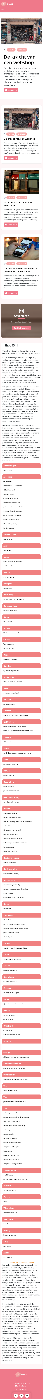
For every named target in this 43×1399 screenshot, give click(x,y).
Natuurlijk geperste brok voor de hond (15, 843)
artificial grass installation (11, 1159)
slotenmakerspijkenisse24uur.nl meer (15, 1079)
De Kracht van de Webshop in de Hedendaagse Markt (20, 270)
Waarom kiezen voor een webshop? (18, 204)
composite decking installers (12, 1164)
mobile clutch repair (9, 566)
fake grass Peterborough (11, 1121)
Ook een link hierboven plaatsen (21, 1262)
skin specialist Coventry (11, 874)
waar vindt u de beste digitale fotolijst (15, 715)
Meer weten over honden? (12, 830)
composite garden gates (11, 1147)
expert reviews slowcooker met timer (15, 948)
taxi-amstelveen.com (10, 1090)
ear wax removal (8, 786)
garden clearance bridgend (12, 1142)
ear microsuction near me (11, 802)
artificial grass (8, 1130)
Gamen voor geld (9, 775)
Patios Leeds (7, 1151)
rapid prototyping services (11, 503)
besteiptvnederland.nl (10, 764)
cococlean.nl (7, 1030)
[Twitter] (21, 1396)
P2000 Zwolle (7, 1257)
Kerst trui (6, 1224)
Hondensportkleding (10, 813)
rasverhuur (7, 909)
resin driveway (8, 893)
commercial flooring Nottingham (13, 897)
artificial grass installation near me (14, 1113)
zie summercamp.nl (9, 1190)
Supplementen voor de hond (12, 838)
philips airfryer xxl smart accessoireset (16, 1057)
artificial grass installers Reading (14, 1125)
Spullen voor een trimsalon (12, 817)
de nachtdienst (8, 1019)
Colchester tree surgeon (11, 1155)
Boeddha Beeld (8, 494)
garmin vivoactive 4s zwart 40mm (14, 924)
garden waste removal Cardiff (13, 507)
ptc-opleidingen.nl (9, 704)
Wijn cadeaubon (8, 644)
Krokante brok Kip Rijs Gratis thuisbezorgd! (17, 822)
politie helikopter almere (11, 932)
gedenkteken (7, 481)
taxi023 (5, 1201)
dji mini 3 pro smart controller (13, 1004)
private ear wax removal (11, 791)
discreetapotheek (9, 937)
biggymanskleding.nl (10, 970)
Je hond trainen (8, 826)
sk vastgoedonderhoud (11, 693)
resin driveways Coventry (11, 885)
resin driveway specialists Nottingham (15, 889)
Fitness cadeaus (8, 648)
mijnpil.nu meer (8, 539)
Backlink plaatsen (21, 328)
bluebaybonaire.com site (11, 633)
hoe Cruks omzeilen (10, 659)
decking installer (8, 1134)
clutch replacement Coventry (12, 561)
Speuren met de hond (10, 834)
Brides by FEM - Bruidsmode (12, 486)
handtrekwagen (8, 528)
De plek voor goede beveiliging (13, 599)
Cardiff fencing (8, 1175)
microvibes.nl (7, 588)
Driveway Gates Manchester (12, 511)
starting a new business (11, 519)
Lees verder (12, 90)
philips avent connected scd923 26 (14, 1102)
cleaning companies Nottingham (14, 1068)
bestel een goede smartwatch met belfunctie (18, 731)
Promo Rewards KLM (10, 1213)
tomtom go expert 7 (9, 1015)
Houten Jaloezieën (9, 862)
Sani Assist (7, 1246)
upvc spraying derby (10, 610)
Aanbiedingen (8, 470)
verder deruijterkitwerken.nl (12, 959)
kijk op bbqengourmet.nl (11, 671)
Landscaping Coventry (10, 1138)
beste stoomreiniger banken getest (14, 726)
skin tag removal (8, 577)
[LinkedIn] (27, 1396)
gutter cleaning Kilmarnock (12, 515)
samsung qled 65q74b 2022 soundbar (16, 928)
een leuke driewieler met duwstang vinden (17, 753)
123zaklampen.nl (9, 490)
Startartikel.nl (7, 920)
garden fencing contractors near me (15, 1179)
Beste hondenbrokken (10, 851)
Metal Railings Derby (10, 524)
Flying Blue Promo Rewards (12, 682)
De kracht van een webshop (20, 59)
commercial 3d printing (10, 498)
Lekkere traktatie (9, 847)
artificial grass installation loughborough (16, 1117)
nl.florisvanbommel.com (11, 742)
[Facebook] (16, 1396)
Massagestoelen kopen (11, 993)
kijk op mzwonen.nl (9, 1235)
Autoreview (7, 550)
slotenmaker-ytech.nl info (11, 1035)
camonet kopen (8, 1046)
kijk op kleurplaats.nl (10, 981)
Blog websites (8, 622)
